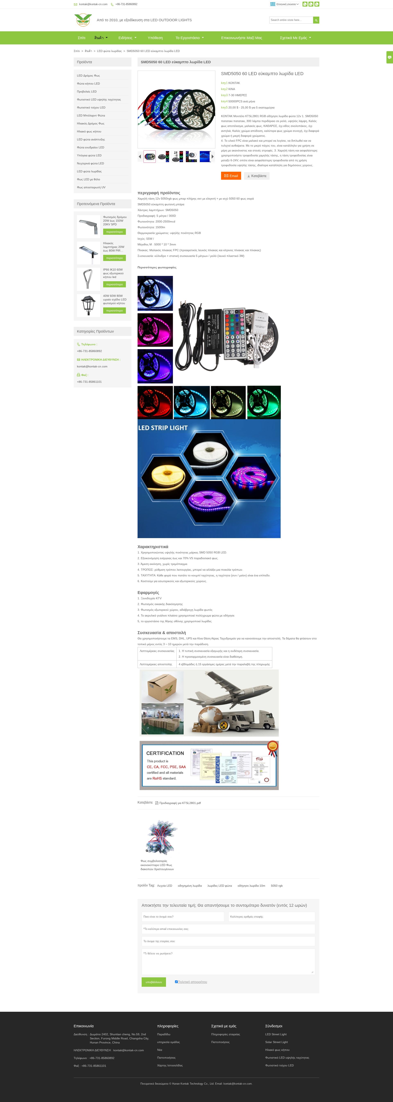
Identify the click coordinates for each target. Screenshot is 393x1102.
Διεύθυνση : (81, 1034)
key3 (224, 95)
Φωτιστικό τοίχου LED (91, 107)
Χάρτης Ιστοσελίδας (170, 1065)
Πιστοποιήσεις (166, 1057)
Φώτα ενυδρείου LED (90, 147)
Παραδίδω (163, 1034)
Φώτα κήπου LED (88, 83)
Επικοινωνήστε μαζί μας (241, 38)
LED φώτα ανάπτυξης (91, 139)
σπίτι (81, 38)
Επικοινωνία (84, 1026)
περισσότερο (114, 231)
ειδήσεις (126, 38)
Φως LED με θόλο (88, 179)
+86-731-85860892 (126, 4)
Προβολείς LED (87, 91)
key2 (224, 89)
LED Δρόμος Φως (88, 75)
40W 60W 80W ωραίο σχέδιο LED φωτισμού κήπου (114, 299)
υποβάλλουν (154, 982)
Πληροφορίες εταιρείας (225, 1034)
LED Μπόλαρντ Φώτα (91, 115)
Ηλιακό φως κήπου (89, 131)
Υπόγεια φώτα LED (89, 155)
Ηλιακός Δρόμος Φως (90, 123)
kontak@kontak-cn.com (93, 4)
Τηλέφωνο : (81, 1058)
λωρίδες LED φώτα (220, 885)
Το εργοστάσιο (188, 38)
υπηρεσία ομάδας (168, 1042)
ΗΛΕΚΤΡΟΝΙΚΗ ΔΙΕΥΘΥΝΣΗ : (93, 1050)
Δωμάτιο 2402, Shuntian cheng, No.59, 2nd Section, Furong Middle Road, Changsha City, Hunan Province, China (119, 1038)
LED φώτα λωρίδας (109, 51)
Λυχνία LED (164, 885)
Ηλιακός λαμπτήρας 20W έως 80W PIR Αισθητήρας (113, 247)
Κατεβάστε (257, 176)
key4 (224, 101)
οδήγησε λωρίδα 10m (251, 885)
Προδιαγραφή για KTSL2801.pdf (178, 803)
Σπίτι (77, 51)
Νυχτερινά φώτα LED (90, 163)
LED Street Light (276, 1034)
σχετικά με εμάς (294, 38)
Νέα (159, 1049)
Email (231, 175)
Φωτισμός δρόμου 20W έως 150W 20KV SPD (115, 220)
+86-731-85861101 (89, 381)
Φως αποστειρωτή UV (91, 187)
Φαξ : (77, 1065)
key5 (224, 107)
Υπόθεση (155, 38)
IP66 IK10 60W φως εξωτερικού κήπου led (113, 273)
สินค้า (99, 38)
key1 (224, 83)
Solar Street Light (276, 1042)
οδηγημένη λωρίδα (190, 885)
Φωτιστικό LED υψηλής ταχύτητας (99, 99)
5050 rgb (277, 885)
